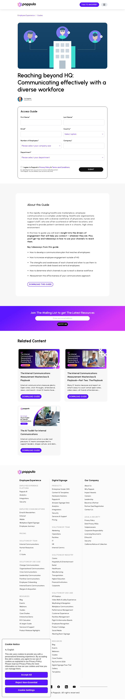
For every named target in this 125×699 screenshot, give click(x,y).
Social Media (57, 630)
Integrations (24, 498)
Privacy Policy (44, 167)
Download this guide (40, 284)
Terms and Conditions (61, 167)
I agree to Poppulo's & (46, 167)
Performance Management (62, 610)
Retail (54, 565)
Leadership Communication (30, 575)
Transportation (57, 575)
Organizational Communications (32, 569)
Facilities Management (60, 617)
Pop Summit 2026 (58, 662)
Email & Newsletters (27, 513)
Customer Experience (60, 613)
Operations (56, 534)
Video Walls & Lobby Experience (64, 600)
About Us (88, 486)
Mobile (22, 519)
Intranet (23, 516)
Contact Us (89, 510)
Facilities (55, 537)
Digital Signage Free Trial (61, 665)
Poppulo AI (23, 492)
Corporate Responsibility (94, 531)
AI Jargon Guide (26, 624)
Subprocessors (90, 527)
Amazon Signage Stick (60, 503)
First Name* (25, 117)
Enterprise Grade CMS (61, 489)
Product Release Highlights (30, 630)
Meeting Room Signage (61, 634)
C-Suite (23, 554)
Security (23, 502)
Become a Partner (92, 503)
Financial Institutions (59, 582)
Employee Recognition (60, 624)
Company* (67, 141)
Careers (88, 496)
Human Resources (26, 548)
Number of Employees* (30, 141)
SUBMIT (91, 169)
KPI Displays (56, 596)
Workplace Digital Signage (29, 523)
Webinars (23, 607)
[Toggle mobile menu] (104, 4)
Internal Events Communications (32, 586)
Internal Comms (58, 548)
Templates (56, 672)
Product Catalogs (58, 627)
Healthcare (56, 569)
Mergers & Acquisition (28, 589)
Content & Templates (60, 493)
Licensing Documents (93, 534)
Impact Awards (90, 493)
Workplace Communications (62, 607)
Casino (54, 558)
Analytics (23, 495)
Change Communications (29, 565)
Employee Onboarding (28, 582)
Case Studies (25, 613)
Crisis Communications (28, 572)
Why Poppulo (89, 489)
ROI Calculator (25, 620)
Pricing (54, 520)
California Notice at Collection (96, 544)
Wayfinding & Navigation (61, 603)
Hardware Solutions (59, 496)
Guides (40, 15)
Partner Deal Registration (94, 506)
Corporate (56, 586)
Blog (21, 600)
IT (20, 551)
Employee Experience (26, 15)
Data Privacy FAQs (91, 524)
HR (53, 544)
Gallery (55, 668)
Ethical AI (88, 537)
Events (22, 603)
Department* (26, 152)
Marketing (56, 531)
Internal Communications (29, 544)
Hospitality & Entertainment (62, 562)
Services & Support (27, 627)
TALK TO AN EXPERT (89, 5)
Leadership (89, 499)
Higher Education (58, 579)
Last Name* (68, 117)
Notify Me (62, 324)
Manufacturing (57, 572)
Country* (67, 129)
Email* (23, 129)
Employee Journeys (27, 526)
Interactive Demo (26, 617)
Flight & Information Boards (62, 620)
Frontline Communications (30, 579)
